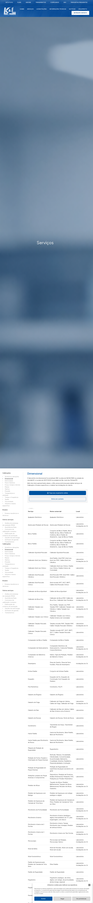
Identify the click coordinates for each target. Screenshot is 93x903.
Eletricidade (8, 481)
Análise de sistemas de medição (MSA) (10, 524)
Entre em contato (57, 499)
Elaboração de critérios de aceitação (9, 534)
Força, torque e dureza (12, 485)
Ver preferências (81, 899)
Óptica (6, 489)
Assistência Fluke (10, 527)
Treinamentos (41, 2)
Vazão (6, 499)
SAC (65, 2)
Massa (6, 487)
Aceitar (43, 899)
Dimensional (8, 479)
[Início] (10, 11)
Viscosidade (8, 501)
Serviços (30, 9)
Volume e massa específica (9, 505)
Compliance (54, 2)
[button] (89, 885)
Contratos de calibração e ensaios (9, 530)
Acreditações (42, 9)
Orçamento (82, 9)
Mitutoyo (9, 2)
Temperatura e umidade (8, 494)
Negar (62, 899)
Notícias (72, 9)
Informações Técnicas (57, 9)
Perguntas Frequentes (79, 2)
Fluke (19, 2)
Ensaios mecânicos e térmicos (10, 514)
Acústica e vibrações (11, 476)
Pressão (7, 491)
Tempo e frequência (11, 497)
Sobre (22, 9)
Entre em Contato (80, 13)
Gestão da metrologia (12, 537)
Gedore (28, 2)
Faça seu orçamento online (58, 493)
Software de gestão (11, 540)
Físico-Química (9, 483)
